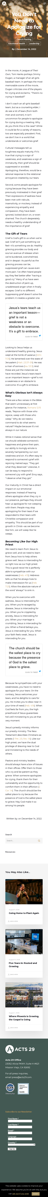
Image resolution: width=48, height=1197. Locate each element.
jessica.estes (14, 921)
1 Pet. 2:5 (18, 738)
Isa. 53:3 (29, 366)
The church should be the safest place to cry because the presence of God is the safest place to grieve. (24, 657)
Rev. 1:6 (26, 738)
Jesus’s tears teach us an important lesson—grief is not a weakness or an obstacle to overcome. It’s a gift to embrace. (25, 319)
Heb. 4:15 (23, 575)
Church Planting (24, 39)
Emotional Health (16, 43)
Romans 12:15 (34, 407)
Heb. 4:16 (29, 705)
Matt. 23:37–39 (25, 362)
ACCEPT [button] (35, 1194)
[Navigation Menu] (44, 3)
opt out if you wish (20, 1194)
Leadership (34, 43)
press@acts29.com (22, 1077)
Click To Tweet (31, 337)
